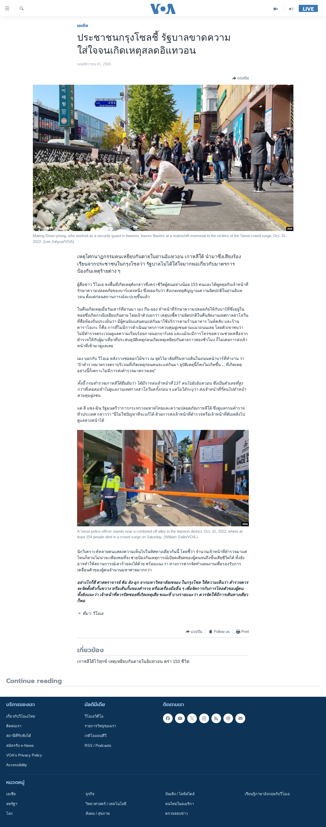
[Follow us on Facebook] (168, 718)
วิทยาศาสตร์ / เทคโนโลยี (106, 804)
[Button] (240, 78)
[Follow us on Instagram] (204, 718)
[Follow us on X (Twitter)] (192, 718)
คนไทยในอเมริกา (179, 804)
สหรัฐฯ (11, 804)
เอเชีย (82, 25)
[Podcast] (228, 718)
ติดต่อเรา (13, 726)
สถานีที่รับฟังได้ (18, 736)
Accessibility (16, 765)
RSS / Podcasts (98, 746)
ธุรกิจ (90, 794)
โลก (9, 813)
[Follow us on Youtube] (180, 718)
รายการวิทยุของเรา (100, 726)
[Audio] (291, 9)
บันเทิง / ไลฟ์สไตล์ (180, 794)
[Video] (275, 9)
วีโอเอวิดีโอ (94, 716)
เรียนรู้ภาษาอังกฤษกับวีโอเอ (267, 794)
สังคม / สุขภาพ (98, 813)
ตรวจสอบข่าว (176, 813)
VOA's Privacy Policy (24, 755)
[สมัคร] (240, 718)
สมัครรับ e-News (20, 746)
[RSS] (216, 718)
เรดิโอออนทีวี (95, 736)
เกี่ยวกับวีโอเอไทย (20, 716)
